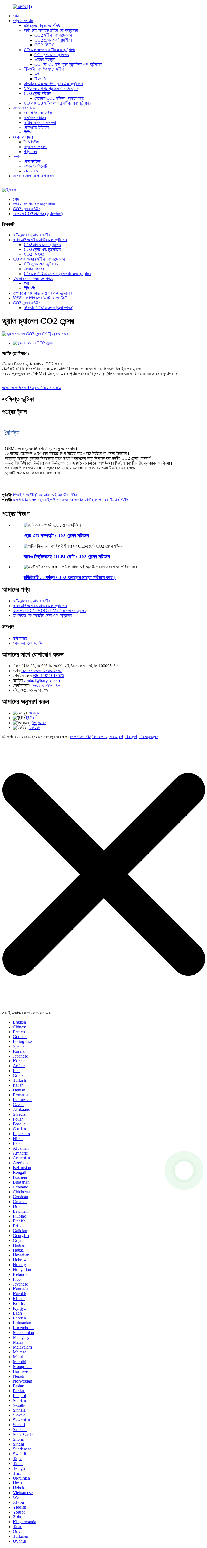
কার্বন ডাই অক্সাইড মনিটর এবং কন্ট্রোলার (51, 30)
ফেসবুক (34, 713)
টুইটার (30, 718)
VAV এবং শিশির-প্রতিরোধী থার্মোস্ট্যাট (51, 88)
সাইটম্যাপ (116, 736)
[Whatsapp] (184, 1170)
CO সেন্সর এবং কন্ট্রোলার (51, 54)
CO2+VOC (44, 45)
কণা (37, 74)
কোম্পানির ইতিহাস (36, 127)
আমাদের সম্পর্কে (24, 108)
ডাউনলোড (31, 171)
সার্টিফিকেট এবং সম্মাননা (40, 122)
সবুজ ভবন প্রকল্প (35, 146)
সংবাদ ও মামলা (23, 137)
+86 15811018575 (48, 675)
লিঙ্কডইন (39, 722)
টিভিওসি (40, 79)
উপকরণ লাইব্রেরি (35, 166)
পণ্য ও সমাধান (23, 20)
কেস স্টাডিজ (32, 161)
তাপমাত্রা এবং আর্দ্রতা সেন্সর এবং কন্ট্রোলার (53, 83)
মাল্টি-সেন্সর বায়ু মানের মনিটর (42, 25)
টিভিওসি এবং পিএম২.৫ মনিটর (44, 69)
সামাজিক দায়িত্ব (35, 117)
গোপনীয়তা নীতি (80, 736)
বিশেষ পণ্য (99, 736)
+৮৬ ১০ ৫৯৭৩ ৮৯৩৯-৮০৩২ (41, 670)
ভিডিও (28, 132)
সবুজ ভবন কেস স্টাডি (27, 643)
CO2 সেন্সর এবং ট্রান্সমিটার (53, 40)
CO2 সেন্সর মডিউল (37, 93)
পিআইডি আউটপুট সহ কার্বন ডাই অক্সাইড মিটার (45, 495)
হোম (16, 15)
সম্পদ (17, 156)
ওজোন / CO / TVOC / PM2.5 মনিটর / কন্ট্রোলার (49, 610)
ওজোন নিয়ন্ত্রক (44, 59)
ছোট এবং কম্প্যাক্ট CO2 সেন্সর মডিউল (56, 535)
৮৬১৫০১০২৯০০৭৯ (46, 685)
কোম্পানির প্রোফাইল (38, 112)
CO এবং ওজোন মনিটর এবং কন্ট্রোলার (49, 49)
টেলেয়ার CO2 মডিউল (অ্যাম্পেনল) (59, 98)
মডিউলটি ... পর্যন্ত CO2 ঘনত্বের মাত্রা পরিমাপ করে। (70, 577)
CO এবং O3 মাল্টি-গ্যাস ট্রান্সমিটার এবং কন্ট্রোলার (68, 64)
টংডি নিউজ (31, 142)
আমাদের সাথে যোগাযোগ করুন (33, 176)
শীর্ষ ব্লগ (131, 736)
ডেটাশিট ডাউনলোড (48, 387)
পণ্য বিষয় (30, 151)
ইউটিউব (34, 727)
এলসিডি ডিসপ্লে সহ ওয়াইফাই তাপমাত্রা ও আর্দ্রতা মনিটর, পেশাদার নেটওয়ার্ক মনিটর (70, 499)
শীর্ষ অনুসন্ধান (148, 736)
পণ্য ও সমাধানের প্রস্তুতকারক (34, 204)
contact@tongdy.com (42, 680)
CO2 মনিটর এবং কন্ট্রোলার (53, 35)
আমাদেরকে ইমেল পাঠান (18, 387)
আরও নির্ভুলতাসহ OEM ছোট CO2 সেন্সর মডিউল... (69, 556)
